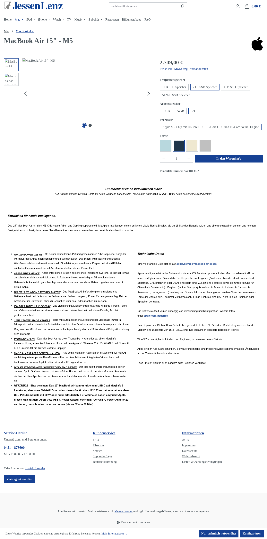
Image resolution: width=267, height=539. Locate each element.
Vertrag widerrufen (19, 479)
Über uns (98, 445)
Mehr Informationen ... (114, 533)
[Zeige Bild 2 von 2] (90, 125)
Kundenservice (104, 433)
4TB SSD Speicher (235, 87)
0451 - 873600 (14, 448)
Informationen (193, 433)
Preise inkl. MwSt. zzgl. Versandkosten (184, 68)
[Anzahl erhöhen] (189, 159)
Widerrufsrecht (191, 456)
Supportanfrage (102, 456)
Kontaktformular (35, 468)
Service (97, 450)
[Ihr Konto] (237, 6)
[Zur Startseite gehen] (33, 5)
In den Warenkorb (228, 158)
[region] (78, 93)
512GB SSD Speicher (176, 95)
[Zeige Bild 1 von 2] (84, 125)
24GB (180, 111)
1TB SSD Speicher (174, 87)
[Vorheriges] (25, 93)
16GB (166, 111)
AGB (185, 439)
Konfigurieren (252, 533)
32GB (195, 111)
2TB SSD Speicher (205, 87)
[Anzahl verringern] (164, 159)
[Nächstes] (149, 93)
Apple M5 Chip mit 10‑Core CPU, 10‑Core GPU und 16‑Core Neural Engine (210, 127)
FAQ (96, 439)
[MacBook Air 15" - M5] (87, 93)
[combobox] (143, 6)
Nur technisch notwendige (218, 533)
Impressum (188, 445)
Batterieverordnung (105, 461)
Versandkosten (124, 511)
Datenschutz (189, 450)
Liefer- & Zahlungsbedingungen (202, 461)
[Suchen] (182, 6)
